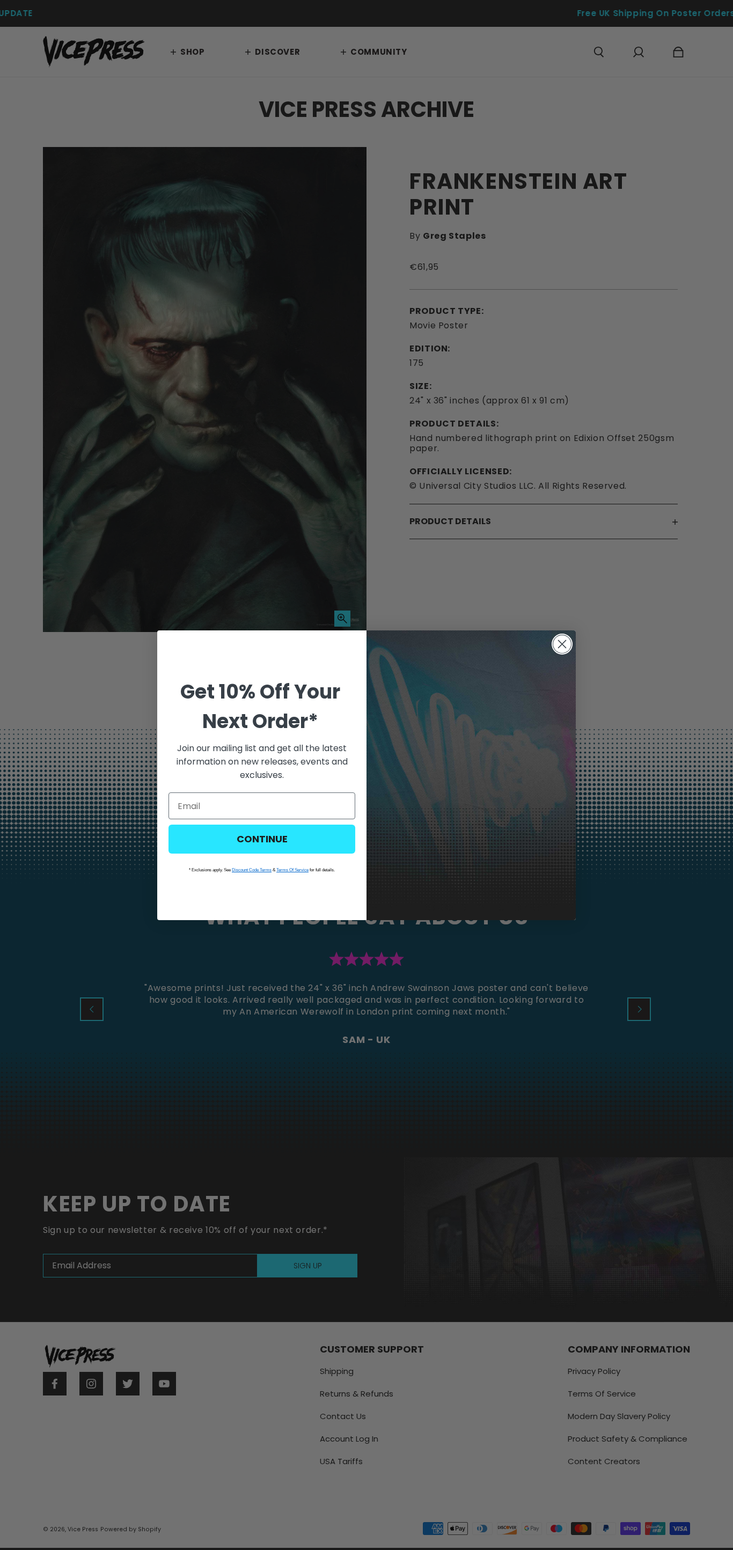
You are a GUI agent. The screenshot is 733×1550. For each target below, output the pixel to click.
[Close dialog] (562, 644)
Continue (262, 839)
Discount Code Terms (252, 870)
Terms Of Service (292, 870)
